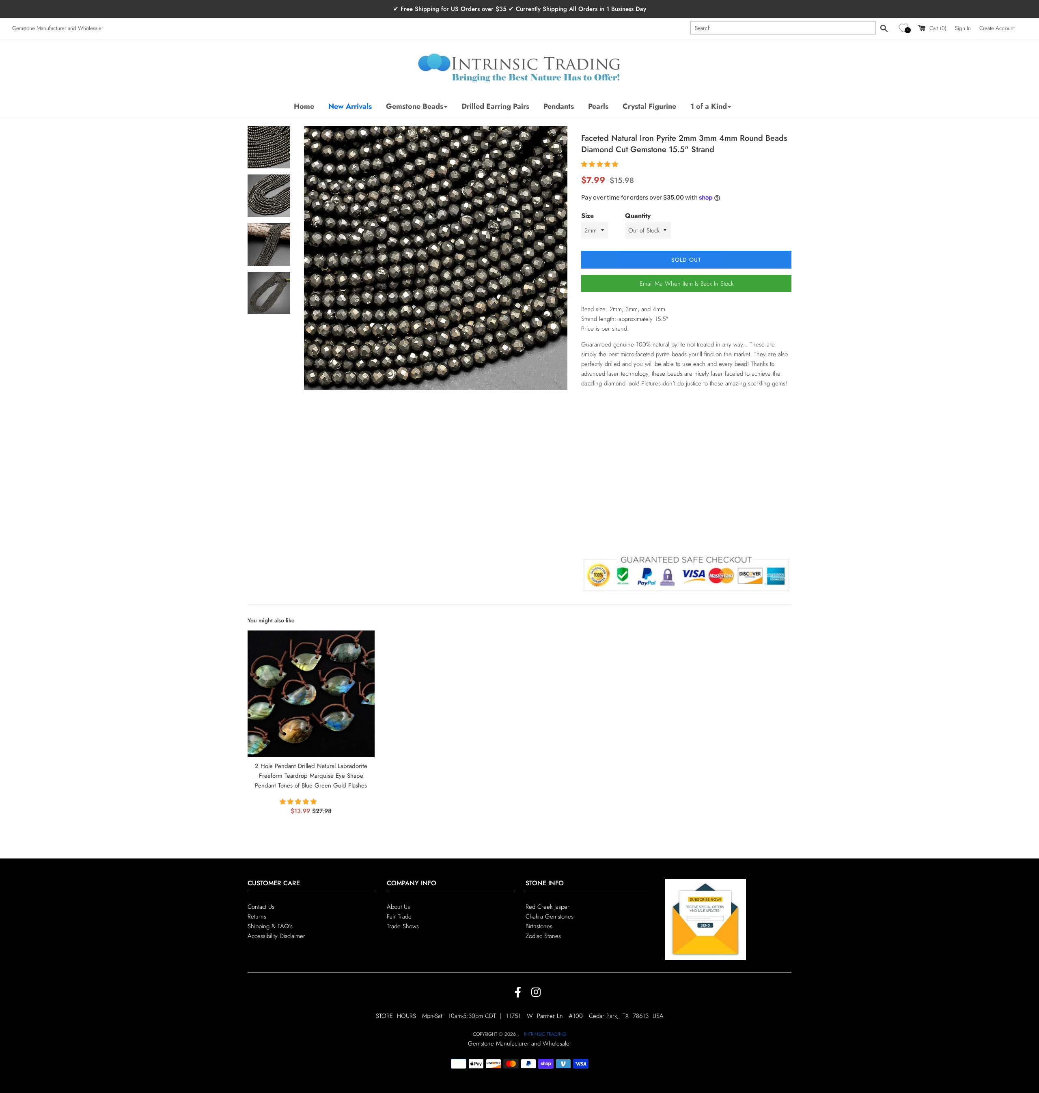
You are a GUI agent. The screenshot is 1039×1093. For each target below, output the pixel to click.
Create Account (997, 28)
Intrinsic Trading (545, 1034)
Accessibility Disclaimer (276, 936)
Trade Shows (403, 926)
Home (304, 106)
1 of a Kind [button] (708, 106)
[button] (905, 28)
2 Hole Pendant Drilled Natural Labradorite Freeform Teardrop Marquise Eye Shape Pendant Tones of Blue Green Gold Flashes (311, 776)
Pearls (598, 106)
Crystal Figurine (649, 106)
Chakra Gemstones (549, 916)
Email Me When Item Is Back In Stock (686, 283)
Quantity (638, 215)
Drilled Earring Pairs (495, 106)
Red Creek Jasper (547, 906)
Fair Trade (399, 916)
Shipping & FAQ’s (270, 926)
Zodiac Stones (543, 936)
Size (587, 215)
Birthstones (539, 926)
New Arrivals (350, 106)
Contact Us (261, 906)
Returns (257, 916)
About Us (398, 906)
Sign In (963, 28)
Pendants (558, 106)
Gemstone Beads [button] (414, 106)
